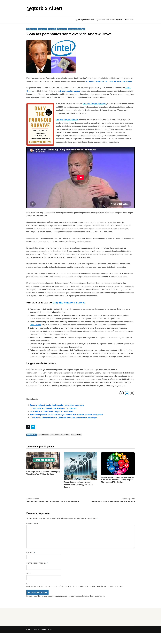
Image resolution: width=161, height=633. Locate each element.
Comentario (32, 523)
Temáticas (129, 19)
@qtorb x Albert (44, 8)
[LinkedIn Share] (127, 393)
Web (28, 573)
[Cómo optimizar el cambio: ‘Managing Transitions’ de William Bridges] (43, 461)
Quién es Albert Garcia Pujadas (109, 19)
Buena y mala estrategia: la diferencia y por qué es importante (57, 405)
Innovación (65, 435)
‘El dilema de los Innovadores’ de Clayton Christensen (53, 408)
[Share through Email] (132, 393)
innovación (52, 29)
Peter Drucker (35, 325)
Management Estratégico (77, 29)
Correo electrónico (37, 563)
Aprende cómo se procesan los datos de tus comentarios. (82, 596)
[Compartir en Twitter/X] (121, 393)
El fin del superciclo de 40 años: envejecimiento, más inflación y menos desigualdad (66, 414)
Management (62, 29)
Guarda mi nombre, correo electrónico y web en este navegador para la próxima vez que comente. (75, 586)
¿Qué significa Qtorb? (85, 19)
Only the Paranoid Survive (94, 104)
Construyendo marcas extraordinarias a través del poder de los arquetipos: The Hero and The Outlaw (117, 479)
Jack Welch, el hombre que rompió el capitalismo (51, 411)
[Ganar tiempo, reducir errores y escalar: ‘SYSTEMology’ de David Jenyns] (80, 466)
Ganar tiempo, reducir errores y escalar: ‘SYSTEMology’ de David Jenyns (78, 484)
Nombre (30, 553)
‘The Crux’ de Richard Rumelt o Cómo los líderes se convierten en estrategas (63, 418)
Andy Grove (42, 29)
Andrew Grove (31, 29)
